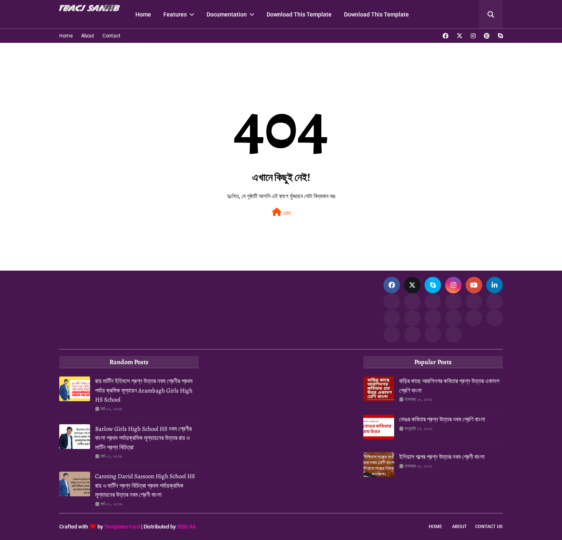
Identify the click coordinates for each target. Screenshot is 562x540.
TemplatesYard (122, 527)
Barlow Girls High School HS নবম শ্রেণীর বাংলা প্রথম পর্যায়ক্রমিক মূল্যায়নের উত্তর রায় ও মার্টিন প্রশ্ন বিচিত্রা (143, 438)
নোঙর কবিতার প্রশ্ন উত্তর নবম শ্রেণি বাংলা (442, 419)
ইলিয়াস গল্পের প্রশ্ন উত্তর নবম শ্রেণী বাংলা (442, 457)
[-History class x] (391, 318)
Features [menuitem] (175, 14)
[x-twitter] (459, 36)
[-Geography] (433, 318)
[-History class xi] (494, 301)
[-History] (453, 301)
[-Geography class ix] (474, 318)
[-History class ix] (474, 301)
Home (66, 36)
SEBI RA (186, 527)
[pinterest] (487, 36)
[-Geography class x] (453, 318)
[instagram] (473, 36)
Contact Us (489, 526)
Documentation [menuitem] (227, 14)
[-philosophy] (391, 334)
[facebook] (446, 36)
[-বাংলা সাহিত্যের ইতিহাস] (433, 301)
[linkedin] (494, 285)
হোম (285, 213)
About (87, 36)
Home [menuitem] (143, 14)
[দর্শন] (494, 318)
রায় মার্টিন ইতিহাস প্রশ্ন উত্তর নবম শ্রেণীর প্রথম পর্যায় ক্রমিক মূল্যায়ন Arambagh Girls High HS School (144, 390)
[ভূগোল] (412, 318)
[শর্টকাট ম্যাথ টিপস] (453, 334)
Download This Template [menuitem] (299, 14)
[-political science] (433, 334)
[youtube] (474, 285)
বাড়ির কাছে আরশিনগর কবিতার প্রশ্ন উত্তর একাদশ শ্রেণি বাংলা (449, 386)
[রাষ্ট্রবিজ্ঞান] (412, 334)
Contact (111, 36)
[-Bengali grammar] (391, 301)
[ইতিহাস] (412, 301)
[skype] (499, 36)
